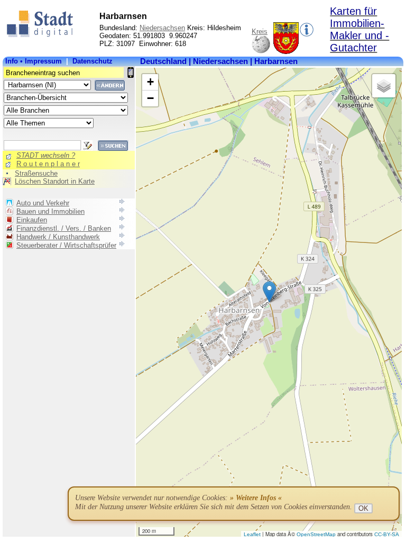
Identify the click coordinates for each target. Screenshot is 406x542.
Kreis (259, 31)
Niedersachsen (162, 28)
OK (363, 508)
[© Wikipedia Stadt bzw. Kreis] (286, 52)
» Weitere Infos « (256, 498)
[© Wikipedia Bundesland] (261, 52)
